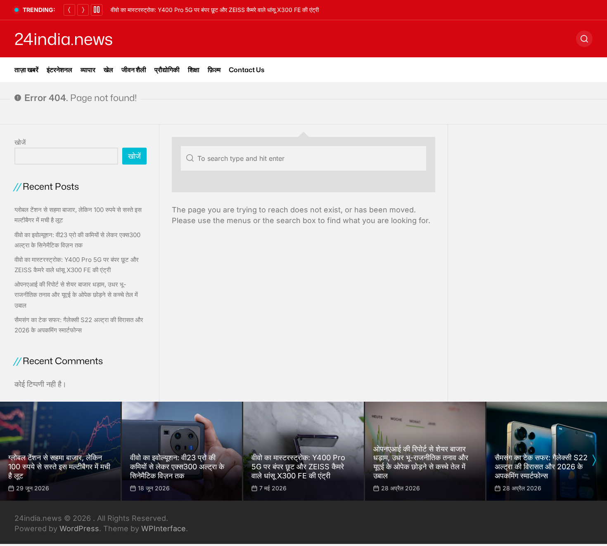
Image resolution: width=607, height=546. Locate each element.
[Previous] (69, 10)
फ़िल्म (214, 70)
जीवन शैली (133, 70)
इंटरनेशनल (59, 70)
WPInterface (163, 528)
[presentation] (594, 460)
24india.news (63, 38)
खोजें (20, 142)
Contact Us (246, 70)
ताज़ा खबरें (26, 70)
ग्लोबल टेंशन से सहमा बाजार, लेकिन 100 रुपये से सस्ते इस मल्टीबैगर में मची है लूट (59, 466)
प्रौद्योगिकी (167, 70)
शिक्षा (193, 70)
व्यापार (88, 70)
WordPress (79, 528)
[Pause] (96, 10)
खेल (108, 70)
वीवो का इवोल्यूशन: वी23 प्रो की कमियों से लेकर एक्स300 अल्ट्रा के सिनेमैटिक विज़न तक (177, 466)
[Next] (83, 10)
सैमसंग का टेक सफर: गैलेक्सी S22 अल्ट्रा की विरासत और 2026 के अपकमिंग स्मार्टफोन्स (541, 466)
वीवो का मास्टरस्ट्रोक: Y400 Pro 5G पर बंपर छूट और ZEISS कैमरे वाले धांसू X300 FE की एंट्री (215, 9)
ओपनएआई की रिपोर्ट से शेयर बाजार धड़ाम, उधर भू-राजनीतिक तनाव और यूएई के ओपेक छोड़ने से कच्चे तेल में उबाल (76, 294)
